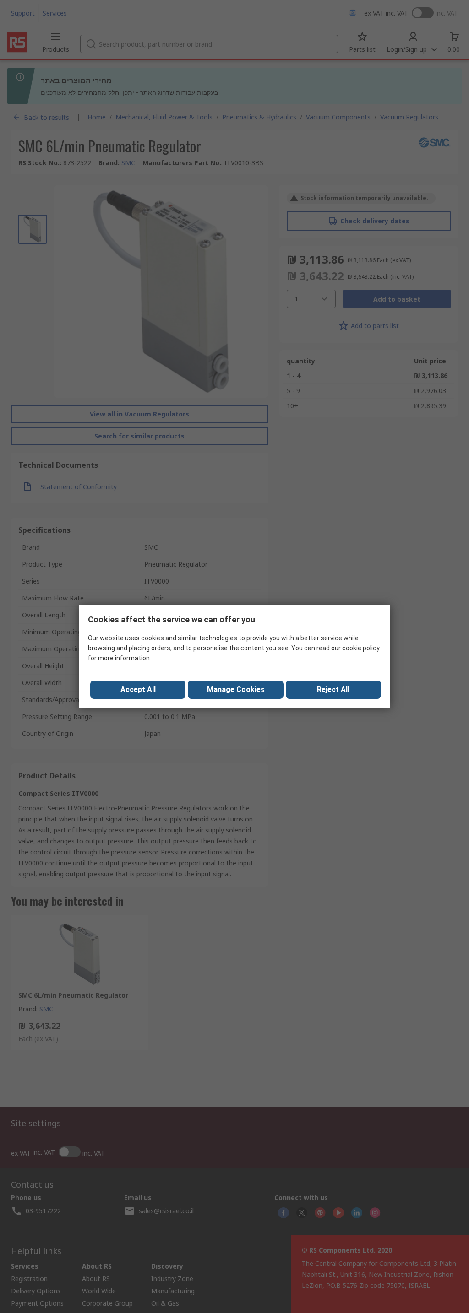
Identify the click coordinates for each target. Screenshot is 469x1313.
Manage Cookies (236, 689)
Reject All (333, 689)
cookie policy (361, 648)
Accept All (138, 689)
